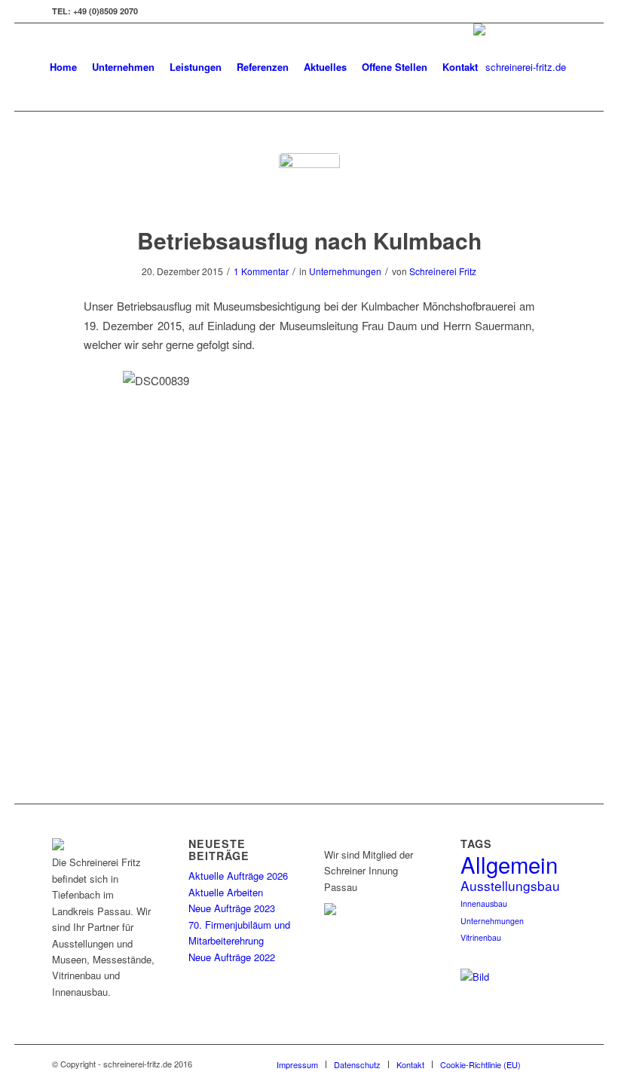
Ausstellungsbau (510, 885)
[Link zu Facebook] (554, 11)
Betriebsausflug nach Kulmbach (309, 240)
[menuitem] (63, 67)
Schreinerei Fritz (442, 271)
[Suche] (497, 67)
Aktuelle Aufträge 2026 (238, 875)
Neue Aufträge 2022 (231, 957)
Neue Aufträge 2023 (231, 908)
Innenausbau (483, 903)
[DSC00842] (309, 183)
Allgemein (509, 864)
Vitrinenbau (480, 937)
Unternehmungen (345, 271)
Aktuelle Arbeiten (225, 892)
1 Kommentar (261, 271)
